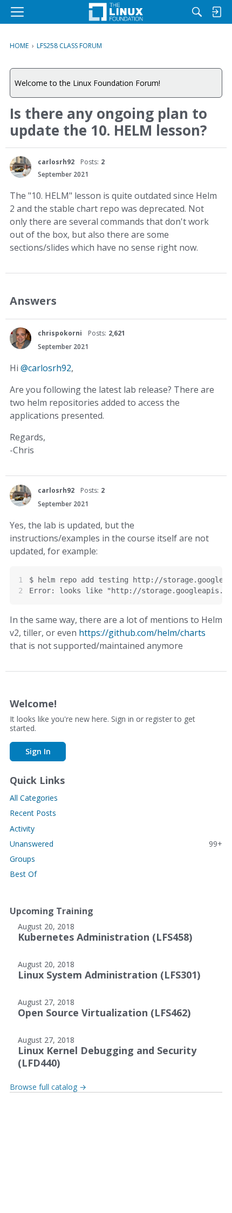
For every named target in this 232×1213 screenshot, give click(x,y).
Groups (22, 859)
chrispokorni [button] (60, 333)
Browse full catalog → (48, 1087)
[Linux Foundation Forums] (116, 12)
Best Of (23, 874)
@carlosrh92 (46, 368)
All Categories (34, 798)
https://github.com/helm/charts (142, 633)
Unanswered (116, 844)
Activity (22, 828)
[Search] (197, 12)
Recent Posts (33, 813)
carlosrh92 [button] (56, 161)
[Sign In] (216, 12)
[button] (20, 167)
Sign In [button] (38, 751)
